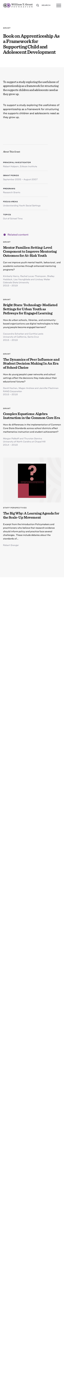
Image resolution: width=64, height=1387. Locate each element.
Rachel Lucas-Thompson (33, 276)
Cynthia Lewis (36, 333)
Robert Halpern (11, 166)
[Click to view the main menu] (58, 5)
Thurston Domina (33, 438)
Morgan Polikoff (11, 438)
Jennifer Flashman (49, 388)
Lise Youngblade (21, 279)
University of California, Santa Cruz (21, 336)
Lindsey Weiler (42, 279)
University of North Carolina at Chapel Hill (24, 441)
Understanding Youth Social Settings (22, 205)
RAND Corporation (12, 391)
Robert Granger (11, 545)
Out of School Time (13, 218)
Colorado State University (16, 282)
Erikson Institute (28, 166)
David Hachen (10, 388)
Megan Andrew (26, 388)
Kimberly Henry (11, 276)
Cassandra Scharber (13, 333)
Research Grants (11, 192)
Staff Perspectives (15, 508)
